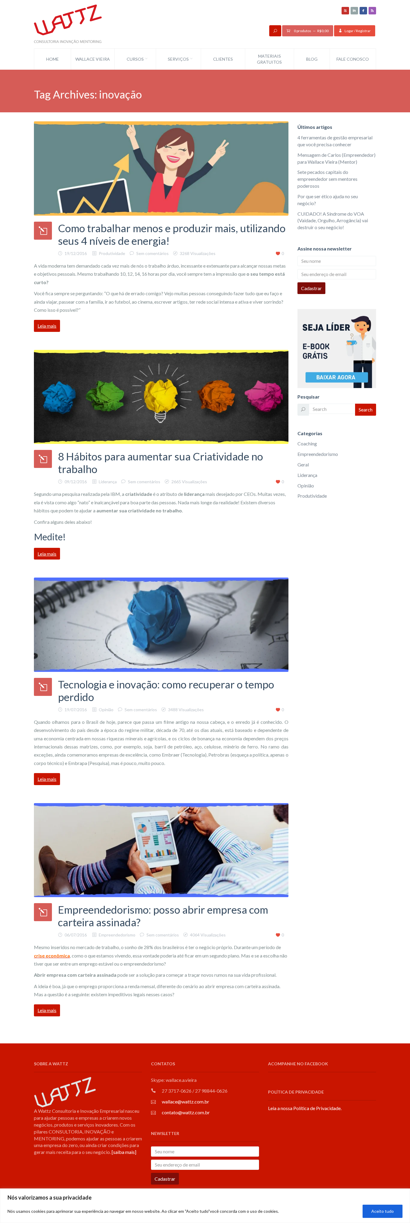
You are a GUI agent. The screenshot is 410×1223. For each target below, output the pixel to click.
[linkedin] (354, 10)
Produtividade (112, 253)
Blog (312, 59)
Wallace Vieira (92, 59)
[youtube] (345, 10)
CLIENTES (223, 59)
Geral (303, 464)
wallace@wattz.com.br (185, 1101)
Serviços (178, 59)
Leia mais (47, 326)
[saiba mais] (124, 1152)
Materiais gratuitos (269, 59)
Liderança (108, 481)
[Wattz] (68, 23)
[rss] (372, 10)
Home (52, 59)
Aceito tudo (382, 1211)
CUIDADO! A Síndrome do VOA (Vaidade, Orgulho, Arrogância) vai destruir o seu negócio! (332, 220)
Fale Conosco (352, 59)
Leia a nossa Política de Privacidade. (305, 1108)
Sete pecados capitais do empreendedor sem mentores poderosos (327, 179)
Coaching (307, 443)
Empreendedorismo (117, 934)
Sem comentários (152, 253)
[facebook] (363, 10)
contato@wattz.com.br (186, 1112)
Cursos (135, 59)
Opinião (106, 709)
